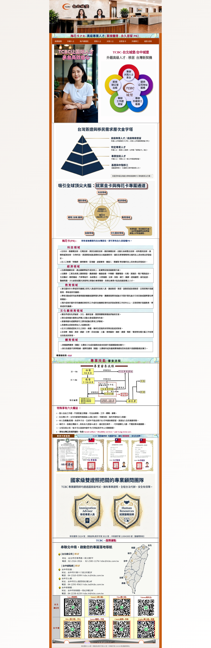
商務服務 (58, 41)
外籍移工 (135, 41)
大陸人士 (110, 41)
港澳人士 (97, 41)
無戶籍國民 (84, 41)
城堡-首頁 (148, 41)
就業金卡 (122, 41)
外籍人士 (70, 41)
